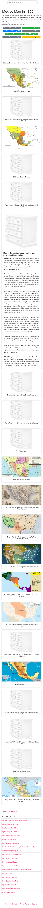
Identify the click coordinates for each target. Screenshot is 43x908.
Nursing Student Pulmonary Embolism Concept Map (18, 847)
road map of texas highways (31, 37)
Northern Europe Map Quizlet (11, 851)
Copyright (35, 904)
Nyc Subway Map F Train (10, 828)
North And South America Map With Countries (16, 870)
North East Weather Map (10, 881)
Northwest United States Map (11, 835)
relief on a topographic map (31, 31)
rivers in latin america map (12, 28)
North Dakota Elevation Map (11, 888)
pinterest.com (13, 811)
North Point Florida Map (10, 858)
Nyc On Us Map (7, 873)
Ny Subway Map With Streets (11, 866)
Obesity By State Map (9, 839)
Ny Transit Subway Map (9, 885)
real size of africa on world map (15, 34)
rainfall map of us (32, 34)
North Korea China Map (9, 877)
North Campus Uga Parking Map (12, 854)
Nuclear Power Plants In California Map (14, 820)
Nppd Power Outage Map (10, 824)
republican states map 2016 (12, 31)
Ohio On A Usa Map (8, 892)
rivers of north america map (30, 28)
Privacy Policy (24, 904)
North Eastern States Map (10, 843)
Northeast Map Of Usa (9, 862)
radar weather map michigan (12, 37)
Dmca (6, 904)
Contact (14, 904)
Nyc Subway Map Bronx (10, 832)
